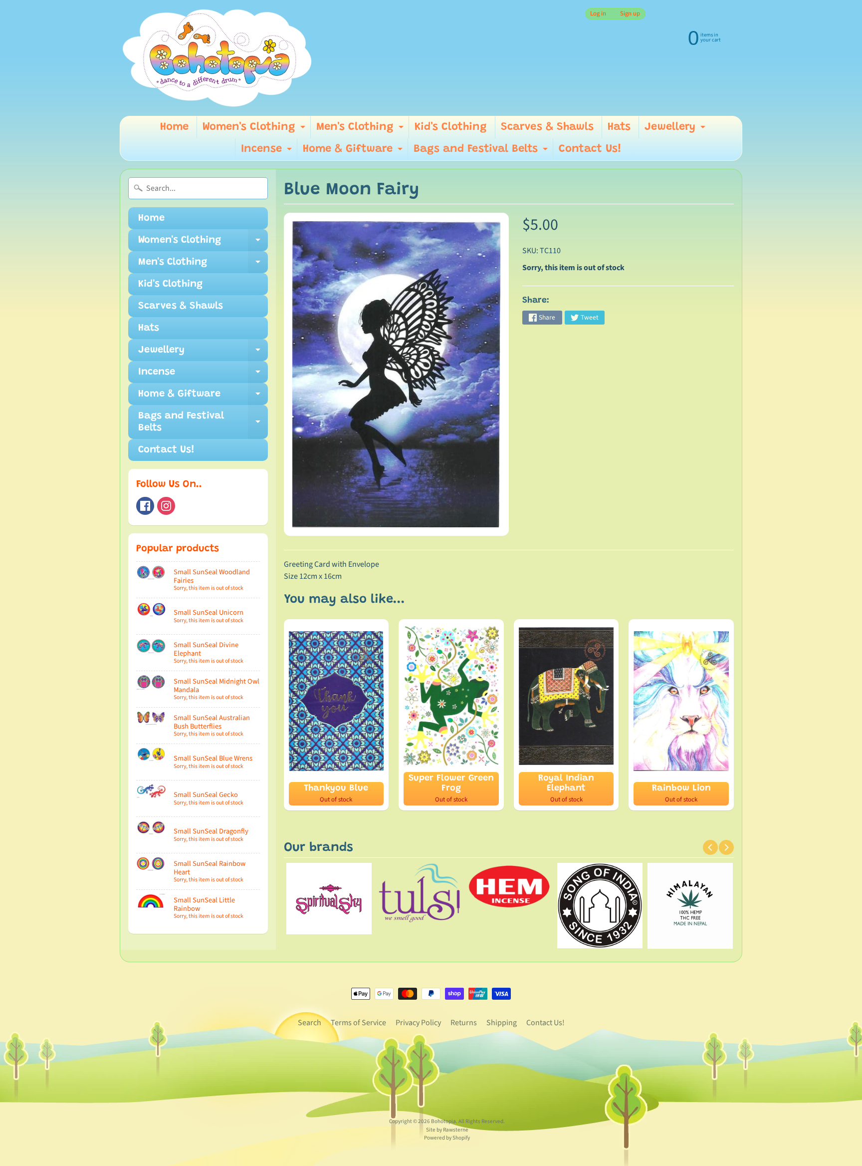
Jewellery (676, 130)
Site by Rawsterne (447, 1130)
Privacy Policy (418, 1022)
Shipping (501, 1022)
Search (309, 1022)
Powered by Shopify (447, 1138)
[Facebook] (145, 506)
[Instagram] (166, 506)
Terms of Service (358, 1022)
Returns (463, 1022)
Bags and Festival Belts (482, 152)
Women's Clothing (255, 130)
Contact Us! (590, 149)
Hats (619, 127)
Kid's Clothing (451, 127)
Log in (598, 13)
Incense (267, 152)
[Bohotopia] (217, 58)
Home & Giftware (354, 152)
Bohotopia (443, 1121)
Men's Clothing (361, 130)
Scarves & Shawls (547, 127)
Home (174, 127)
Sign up (630, 13)
